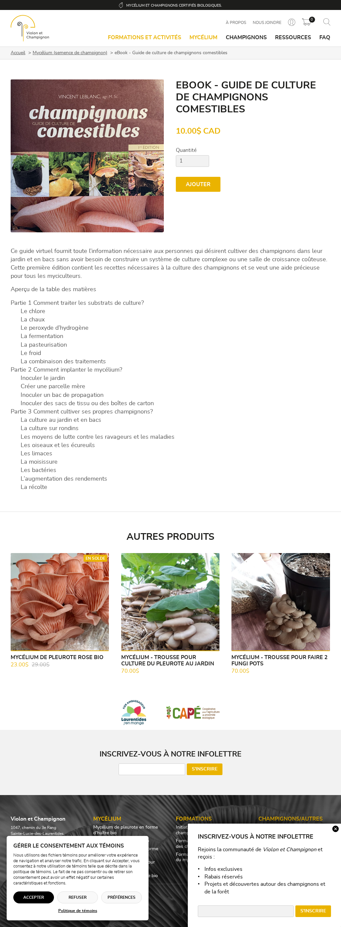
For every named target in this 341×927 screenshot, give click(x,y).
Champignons (246, 37)
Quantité (186, 150)
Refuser (78, 897)
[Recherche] (326, 22)
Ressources (293, 37)
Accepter (33, 897)
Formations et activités (144, 37)
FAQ (324, 37)
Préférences (122, 897)
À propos (236, 23)
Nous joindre (267, 23)
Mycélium (203, 37)
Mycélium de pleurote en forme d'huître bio (125, 830)
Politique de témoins (77, 911)
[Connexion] (291, 23)
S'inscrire (204, 769)
